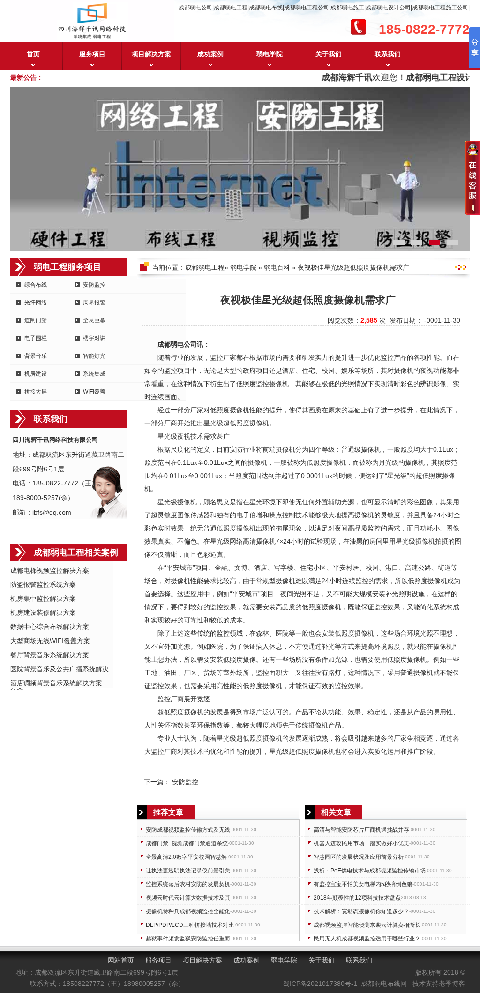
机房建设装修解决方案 (43, 612)
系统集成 (94, 374)
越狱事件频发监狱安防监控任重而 (188, 938)
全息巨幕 (94, 320)
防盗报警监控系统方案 (43, 584)
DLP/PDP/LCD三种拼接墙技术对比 (190, 925)
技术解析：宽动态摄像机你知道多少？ (361, 911)
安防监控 (94, 284)
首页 (33, 54)
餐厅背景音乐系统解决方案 (49, 655)
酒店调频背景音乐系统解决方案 (56, 683)
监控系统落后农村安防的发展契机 (188, 884)
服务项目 (92, 54)
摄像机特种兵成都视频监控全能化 (188, 911)
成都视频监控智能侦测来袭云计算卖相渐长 (367, 925)
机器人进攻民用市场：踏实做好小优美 (361, 843)
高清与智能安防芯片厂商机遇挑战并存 (361, 829)
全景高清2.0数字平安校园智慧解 (186, 857)
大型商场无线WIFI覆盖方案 (50, 640)
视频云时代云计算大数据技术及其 (188, 897)
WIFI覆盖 (94, 391)
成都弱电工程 (205, 267)
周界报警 (94, 302)
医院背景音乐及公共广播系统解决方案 (59, 669)
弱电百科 (277, 267)
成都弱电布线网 (384, 983)
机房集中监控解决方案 (43, 598)
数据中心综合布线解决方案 (49, 626)
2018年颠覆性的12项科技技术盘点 (357, 897)
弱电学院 (269, 54)
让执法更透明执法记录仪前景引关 (188, 870)
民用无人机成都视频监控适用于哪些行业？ (367, 938)
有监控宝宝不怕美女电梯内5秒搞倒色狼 (363, 884)
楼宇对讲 (94, 338)
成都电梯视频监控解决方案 (49, 570)
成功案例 (210, 54)
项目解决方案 (151, 54)
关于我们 (328, 54)
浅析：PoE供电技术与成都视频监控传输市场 (370, 870)
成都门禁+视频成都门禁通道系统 (187, 843)
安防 (236, 449)
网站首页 (121, 960)
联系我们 (388, 54)
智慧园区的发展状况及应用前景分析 (359, 857)
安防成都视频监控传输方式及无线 (188, 829)
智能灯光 (94, 356)
